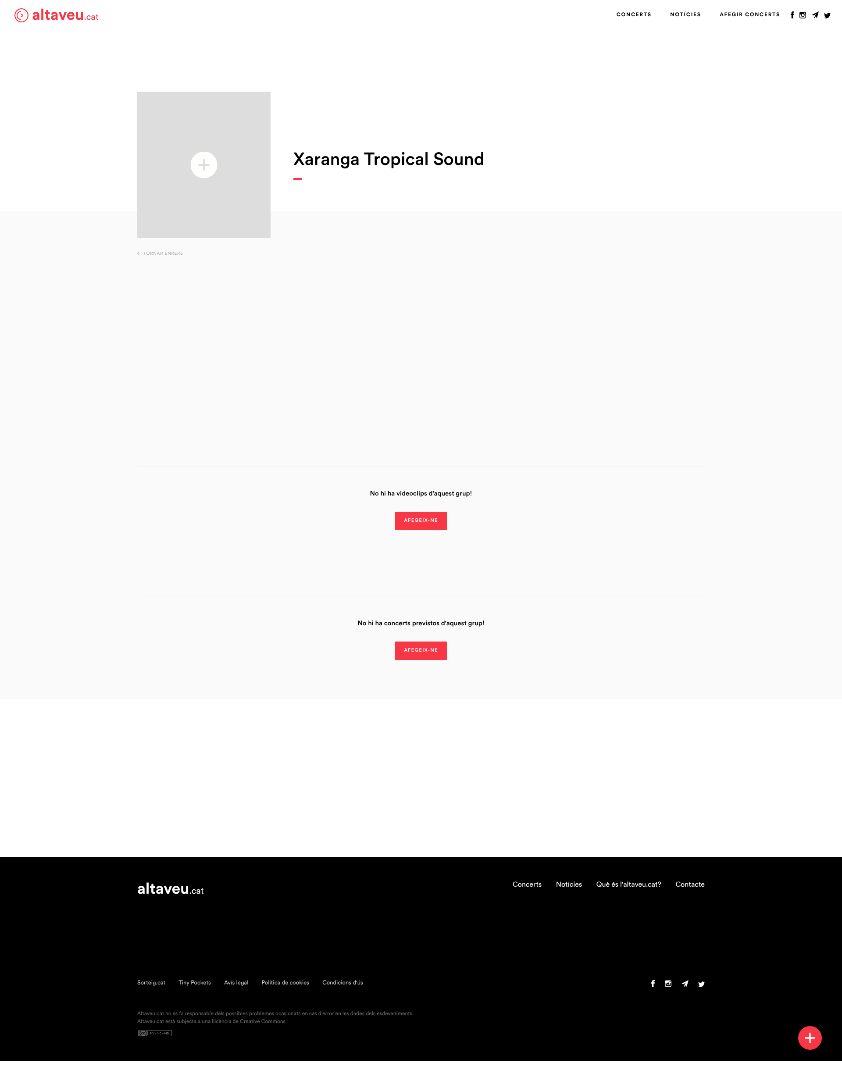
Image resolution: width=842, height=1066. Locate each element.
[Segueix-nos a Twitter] (827, 17)
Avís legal (236, 983)
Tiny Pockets (194, 983)
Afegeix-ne (421, 520)
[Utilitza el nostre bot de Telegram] (815, 17)
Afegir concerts (750, 15)
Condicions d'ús (342, 983)
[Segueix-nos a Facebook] (792, 17)
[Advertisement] (421, 347)
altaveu (65, 15)
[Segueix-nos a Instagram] (802, 17)
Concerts (634, 15)
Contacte (690, 884)
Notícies (685, 15)
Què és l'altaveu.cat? (628, 884)
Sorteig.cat (151, 983)
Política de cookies (285, 983)
